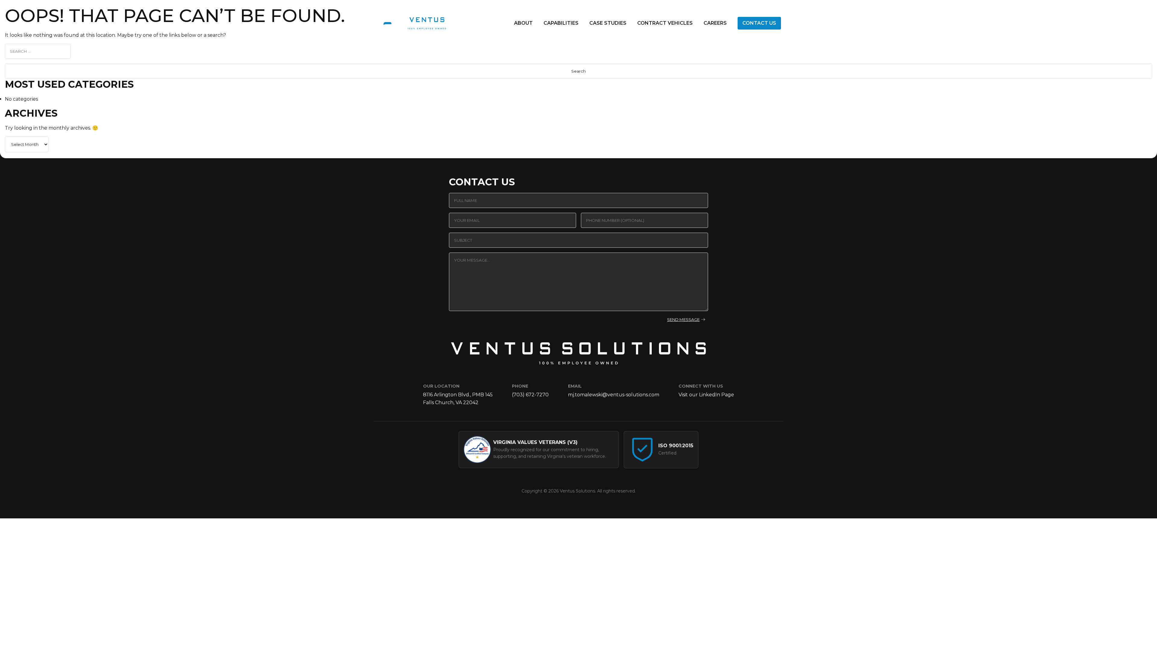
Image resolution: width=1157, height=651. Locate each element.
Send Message (683, 319)
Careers (715, 23)
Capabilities (561, 23)
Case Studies (607, 23)
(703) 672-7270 (530, 395)
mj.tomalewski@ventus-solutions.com (613, 395)
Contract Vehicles (665, 23)
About (523, 23)
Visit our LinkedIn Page (706, 395)
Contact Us (759, 23)
